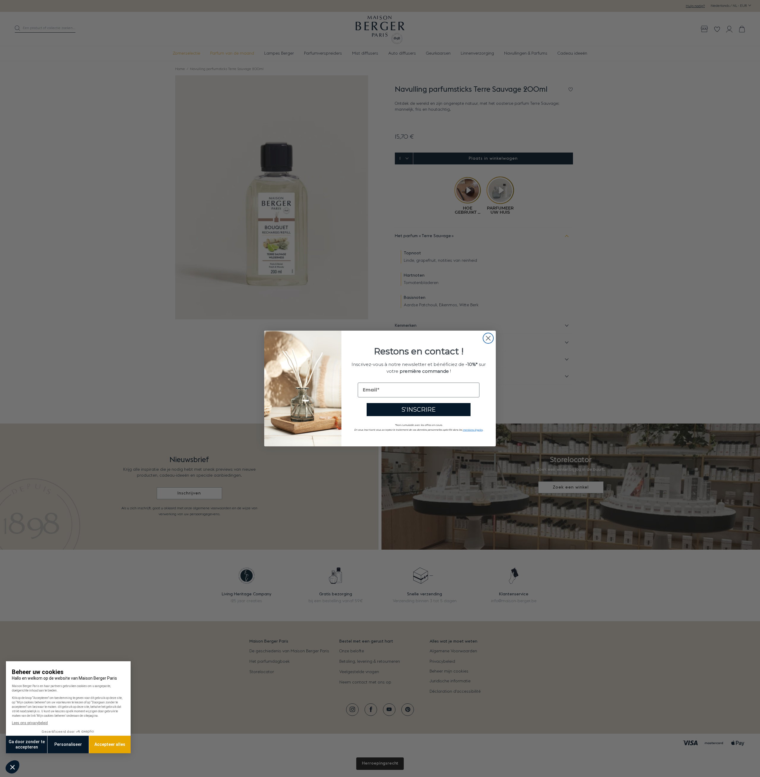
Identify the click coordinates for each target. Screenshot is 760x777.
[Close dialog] (488, 338)
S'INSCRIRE (418, 409)
